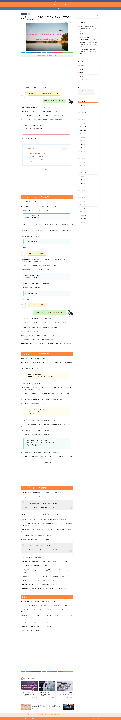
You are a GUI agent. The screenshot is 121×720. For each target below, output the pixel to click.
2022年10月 (83, 133)
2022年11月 (83, 130)
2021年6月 (82, 190)
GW (80, 90)
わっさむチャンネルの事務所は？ (38, 156)
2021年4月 (82, 197)
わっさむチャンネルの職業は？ (38, 159)
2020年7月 (82, 201)
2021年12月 (83, 169)
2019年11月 (83, 215)
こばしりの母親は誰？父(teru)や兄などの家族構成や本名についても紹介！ (89, 27)
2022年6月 (82, 147)
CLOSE (64, 148)
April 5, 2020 (52, 507)
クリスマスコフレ (91, 90)
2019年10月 (83, 218)
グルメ (81, 76)
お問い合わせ (34, 718)
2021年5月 (82, 194)
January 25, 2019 (53, 549)
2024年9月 (82, 116)
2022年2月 (82, 162)
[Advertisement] (47, 73)
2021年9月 (82, 179)
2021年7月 (82, 187)
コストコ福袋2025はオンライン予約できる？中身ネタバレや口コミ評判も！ (88, 44)
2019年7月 (82, 226)
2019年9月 (82, 222)
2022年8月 (82, 140)
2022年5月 (82, 151)
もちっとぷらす (60, 4)
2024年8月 (82, 119)
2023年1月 (82, 123)
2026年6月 (82, 105)
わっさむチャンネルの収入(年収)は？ (39, 153)
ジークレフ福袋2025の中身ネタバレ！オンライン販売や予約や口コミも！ (88, 51)
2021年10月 (83, 176)
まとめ (31, 161)
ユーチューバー (84, 79)
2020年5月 (82, 204)
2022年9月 (82, 137)
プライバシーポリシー (26, 718)
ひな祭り (84, 90)
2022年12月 (83, 126)
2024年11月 (83, 112)
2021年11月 (83, 172)
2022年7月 (82, 144)
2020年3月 (82, 208)
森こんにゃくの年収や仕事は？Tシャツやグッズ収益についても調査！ (88, 38)
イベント (52, 8)
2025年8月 (82, 108)
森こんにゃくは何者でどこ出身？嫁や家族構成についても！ (89, 32)
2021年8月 (82, 183)
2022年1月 (82, 165)
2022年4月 (82, 155)
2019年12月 (83, 211)
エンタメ (60, 8)
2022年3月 (82, 158)
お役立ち (68, 8)
